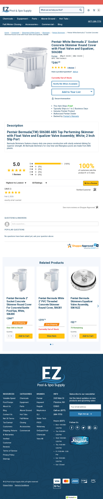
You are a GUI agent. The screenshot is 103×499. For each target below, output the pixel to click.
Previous (5, 306)
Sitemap (6, 459)
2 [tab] (52, 344)
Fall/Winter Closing (12, 24)
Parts (34, 18)
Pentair (39, 398)
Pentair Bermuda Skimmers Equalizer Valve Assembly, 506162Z (82, 303)
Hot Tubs (63, 18)
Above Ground (48, 18)
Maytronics (41, 410)
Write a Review (91, 183)
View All (40, 439)
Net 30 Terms (8, 418)
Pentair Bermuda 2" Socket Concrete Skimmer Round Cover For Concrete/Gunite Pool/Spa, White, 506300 (19, 306)
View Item (51, 336)
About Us (7, 406)
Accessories (31, 24)
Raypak (40, 406)
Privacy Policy (8, 455)
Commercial (48, 24)
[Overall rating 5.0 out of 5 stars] (59, 68)
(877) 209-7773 (61, 2)
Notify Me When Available (65, 84)
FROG (39, 422)
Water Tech (41, 418)
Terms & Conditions (22, 485)
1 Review (70, 68)
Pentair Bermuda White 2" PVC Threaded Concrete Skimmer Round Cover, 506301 (51, 303)
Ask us (75, 72)
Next (98, 306)
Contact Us (7, 414)
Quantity (9, 332)
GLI (38, 414)
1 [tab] (50, 344)
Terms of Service (10, 451)
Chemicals (8, 18)
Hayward (40, 402)
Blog (60, 24)
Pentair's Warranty (71, 116)
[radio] (51, 163)
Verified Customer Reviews (7, 443)
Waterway (41, 426)
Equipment (22, 18)
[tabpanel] (20, 304)
